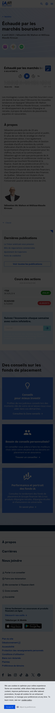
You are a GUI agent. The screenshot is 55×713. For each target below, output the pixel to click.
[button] (26, 707)
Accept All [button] (9, 707)
